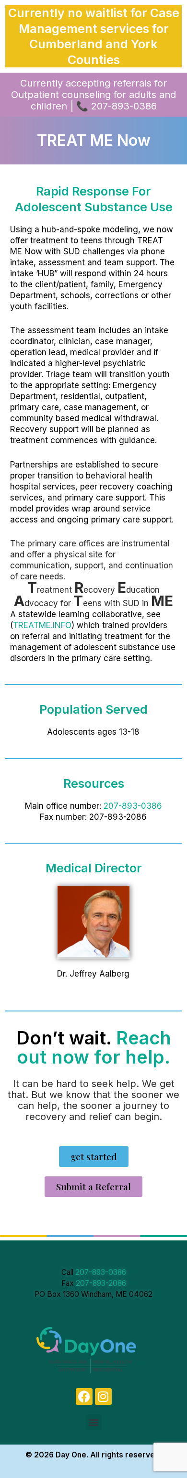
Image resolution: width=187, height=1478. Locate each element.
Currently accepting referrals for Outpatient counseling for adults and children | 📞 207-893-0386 (93, 94)
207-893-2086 (101, 1283)
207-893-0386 (133, 806)
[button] (94, 1422)
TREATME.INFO (42, 625)
